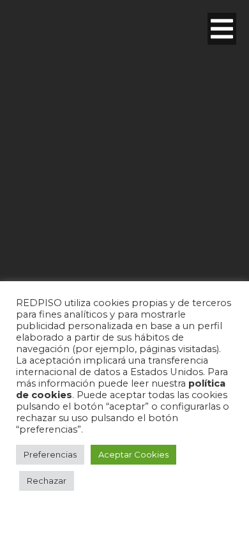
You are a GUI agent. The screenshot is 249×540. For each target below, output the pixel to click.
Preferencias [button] (50, 454)
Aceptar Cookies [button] (133, 454)
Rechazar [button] (46, 480)
